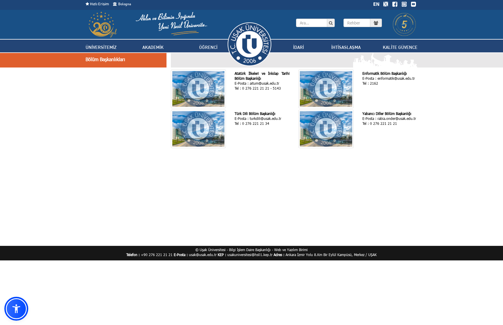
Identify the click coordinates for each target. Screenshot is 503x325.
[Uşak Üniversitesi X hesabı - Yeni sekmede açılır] (385, 3)
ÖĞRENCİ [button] (208, 47)
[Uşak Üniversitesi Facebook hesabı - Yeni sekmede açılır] (394, 3)
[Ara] (330, 23)
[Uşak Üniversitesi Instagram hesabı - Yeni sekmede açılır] (404, 3)
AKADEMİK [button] (153, 47)
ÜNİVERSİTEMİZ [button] (101, 47)
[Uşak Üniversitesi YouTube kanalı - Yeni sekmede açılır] (413, 3)
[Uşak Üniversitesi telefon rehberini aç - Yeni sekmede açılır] (362, 23)
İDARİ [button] (298, 47)
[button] (16, 308)
